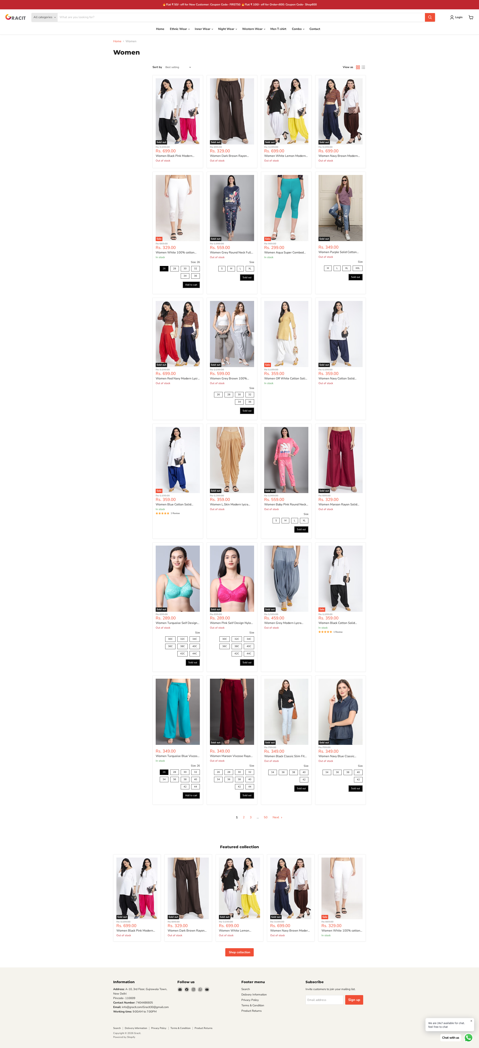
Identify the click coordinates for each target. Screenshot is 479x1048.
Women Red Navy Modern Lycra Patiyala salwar (177, 379)
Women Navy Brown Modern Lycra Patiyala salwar (338, 156)
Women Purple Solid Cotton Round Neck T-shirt (337, 252)
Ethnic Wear (179, 29)
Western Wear (252, 29)
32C (182, 638)
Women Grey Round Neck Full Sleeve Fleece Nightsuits (230, 253)
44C (194, 653)
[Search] (430, 17)
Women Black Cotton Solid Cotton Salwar (336, 623)
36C (170, 646)
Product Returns (251, 1011)
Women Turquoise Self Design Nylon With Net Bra (176, 623)
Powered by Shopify (124, 1037)
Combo (297, 29)
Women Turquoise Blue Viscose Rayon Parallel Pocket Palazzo (177, 756)
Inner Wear (203, 29)
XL (249, 268)
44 (195, 786)
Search (245, 989)
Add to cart (191, 284)
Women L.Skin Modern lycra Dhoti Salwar (229, 505)
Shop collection (239, 952)
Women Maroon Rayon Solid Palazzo (337, 505)
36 (195, 275)
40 (195, 779)
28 (174, 268)
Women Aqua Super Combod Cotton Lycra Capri (284, 253)
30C (170, 638)
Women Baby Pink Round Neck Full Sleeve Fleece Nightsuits (285, 505)
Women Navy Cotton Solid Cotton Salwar (336, 379)
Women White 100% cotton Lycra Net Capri (175, 253)
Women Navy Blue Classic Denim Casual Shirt (336, 756)
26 (164, 268)
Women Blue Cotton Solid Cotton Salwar (173, 505)
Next (276, 817)
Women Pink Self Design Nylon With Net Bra (231, 623)
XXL (357, 268)
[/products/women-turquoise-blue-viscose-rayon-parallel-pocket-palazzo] (178, 712)
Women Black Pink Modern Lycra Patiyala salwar (174, 156)
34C (194, 638)
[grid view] (358, 67)
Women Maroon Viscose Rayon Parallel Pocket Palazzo (231, 756)
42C (182, 653)
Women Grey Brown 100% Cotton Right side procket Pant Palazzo (230, 379)
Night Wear (226, 29)
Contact (314, 29)
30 (185, 268)
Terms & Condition (252, 1005)
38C (182, 646)
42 (185, 786)
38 (185, 779)
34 (185, 275)
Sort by (157, 67)
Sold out (246, 277)
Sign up (354, 1000)
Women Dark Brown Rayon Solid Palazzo (228, 156)
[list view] (363, 67)
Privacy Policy (250, 1000)
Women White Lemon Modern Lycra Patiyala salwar (285, 156)
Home (160, 29)
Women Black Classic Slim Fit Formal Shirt (284, 756)
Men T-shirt (278, 29)
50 (266, 817)
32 (195, 268)
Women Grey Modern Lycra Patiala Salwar (282, 623)
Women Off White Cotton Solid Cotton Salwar (285, 379)
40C (194, 646)
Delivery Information (254, 994)
